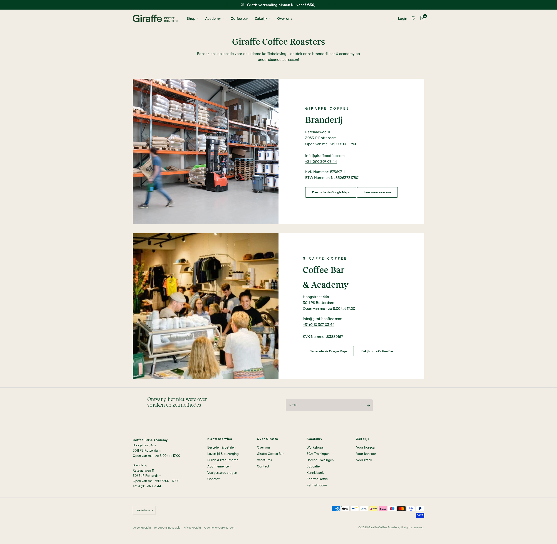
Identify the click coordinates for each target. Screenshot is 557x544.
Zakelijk (261, 18)
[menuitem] (192, 18)
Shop (191, 18)
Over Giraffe (267, 438)
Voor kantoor (366, 454)
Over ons (284, 18)
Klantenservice (219, 438)
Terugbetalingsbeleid (167, 527)
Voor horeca (365, 447)
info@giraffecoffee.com (325, 155)
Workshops (315, 447)
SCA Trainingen (318, 454)
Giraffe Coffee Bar (270, 454)
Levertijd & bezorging (223, 454)
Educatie (313, 466)
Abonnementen (219, 466)
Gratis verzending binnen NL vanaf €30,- (282, 5)
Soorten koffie (317, 479)
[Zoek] (413, 18)
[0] (421, 18)
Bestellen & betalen (221, 447)
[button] (330, 192)
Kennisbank (315, 472)
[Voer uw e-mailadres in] (368, 405)
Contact (213, 479)
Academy (213, 18)
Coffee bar (239, 18)
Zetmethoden (317, 485)
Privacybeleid (192, 527)
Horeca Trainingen (320, 460)
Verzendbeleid (142, 527)
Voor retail (364, 460)
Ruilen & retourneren (222, 460)
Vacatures (264, 460)
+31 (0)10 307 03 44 (321, 161)
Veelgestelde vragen (222, 472)
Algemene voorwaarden (219, 527)
